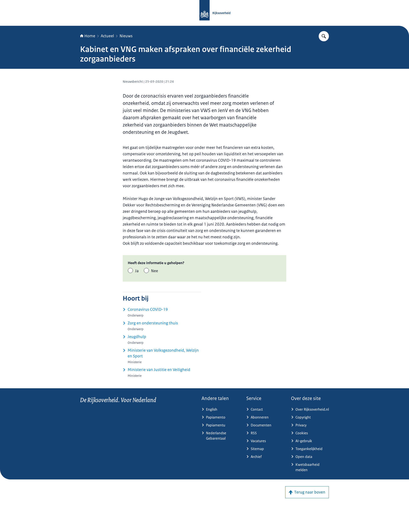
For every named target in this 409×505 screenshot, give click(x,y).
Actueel (107, 36)
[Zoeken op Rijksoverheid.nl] (324, 36)
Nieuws (126, 36)
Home (89, 36)
